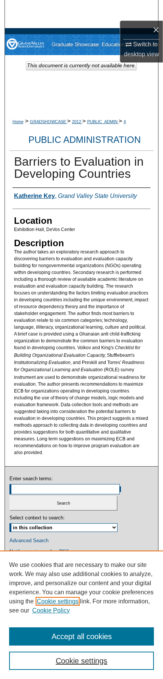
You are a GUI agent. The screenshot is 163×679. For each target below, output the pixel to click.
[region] (81, 615)
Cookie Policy (51, 610)
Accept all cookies (82, 636)
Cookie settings (57, 601)
